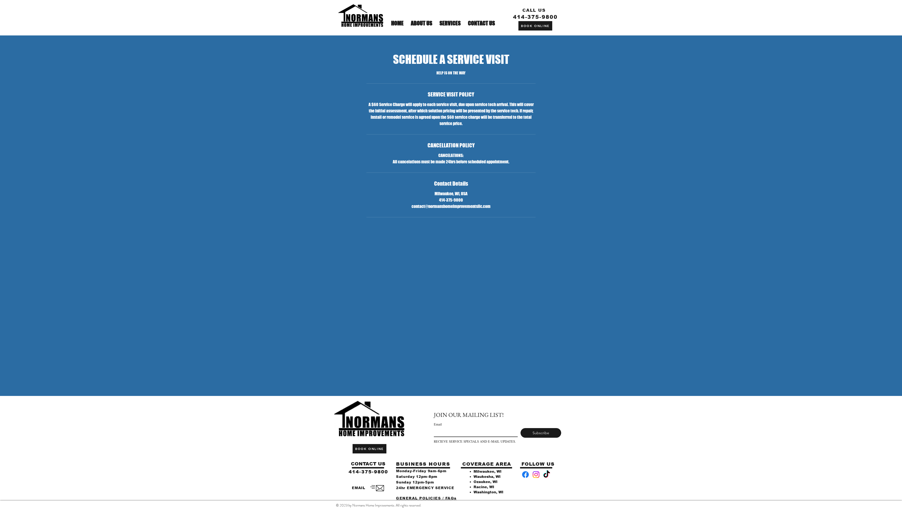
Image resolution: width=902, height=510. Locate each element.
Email (438, 424)
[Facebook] (525, 474)
